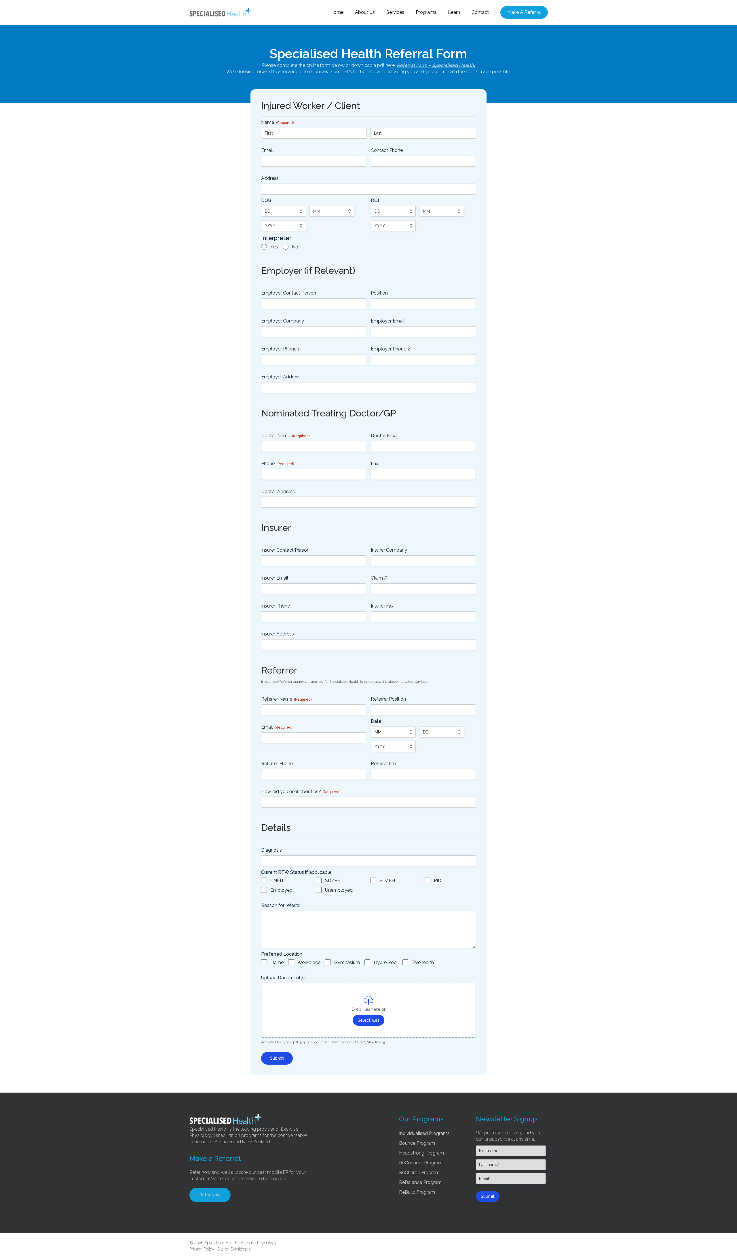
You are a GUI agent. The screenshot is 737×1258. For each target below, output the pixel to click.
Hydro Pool (386, 962)
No (295, 247)
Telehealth (423, 962)
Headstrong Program (421, 1153)
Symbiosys (240, 1249)
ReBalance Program (420, 1182)
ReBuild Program (417, 1192)
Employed (281, 890)
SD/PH (333, 880)
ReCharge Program (419, 1172)
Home (277, 962)
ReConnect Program (420, 1162)
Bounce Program (417, 1143)
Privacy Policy (201, 1249)
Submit (277, 1058)
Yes (274, 247)
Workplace (308, 962)
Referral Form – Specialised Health (435, 65)
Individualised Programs (424, 1133)
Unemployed (339, 890)
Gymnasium (347, 962)
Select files (368, 1020)
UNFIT (277, 880)
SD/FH (387, 880)
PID (437, 880)
